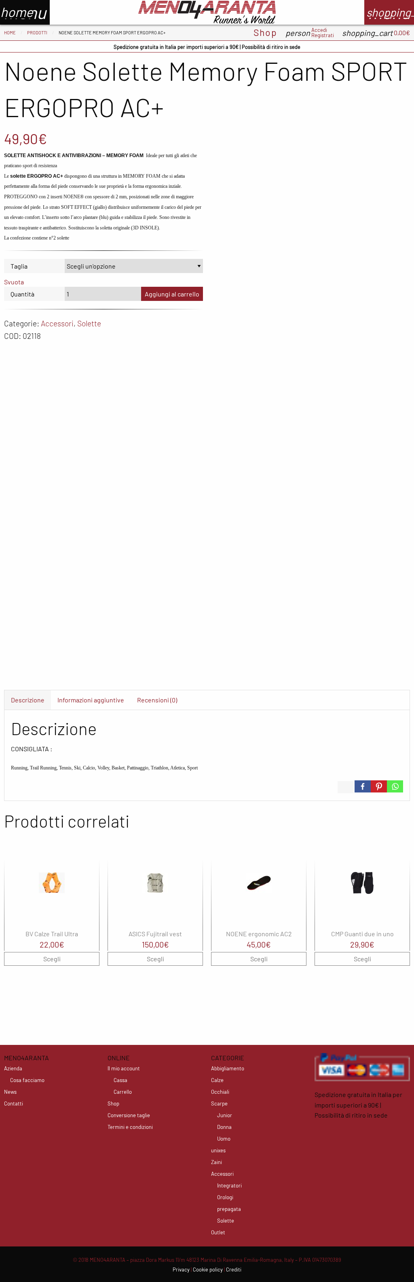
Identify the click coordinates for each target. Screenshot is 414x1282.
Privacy (181, 1269)
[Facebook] (363, 786)
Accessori (57, 323)
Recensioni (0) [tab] (157, 700)
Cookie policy (208, 1269)
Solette (89, 323)
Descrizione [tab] (27, 700)
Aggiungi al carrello (172, 294)
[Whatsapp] (395, 786)
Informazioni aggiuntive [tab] (90, 700)
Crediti (233, 1269)
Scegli (52, 959)
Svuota (14, 282)
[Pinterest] (379, 786)
